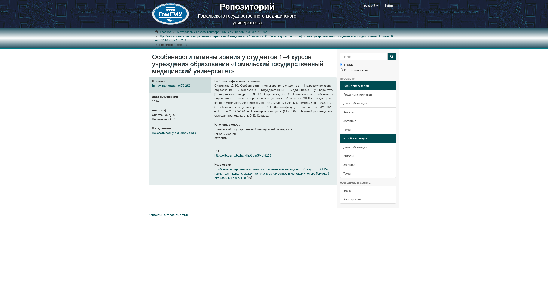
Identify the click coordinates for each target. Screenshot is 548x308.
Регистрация (352, 199)
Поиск (348, 64)
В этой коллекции (356, 70)
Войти (347, 190)
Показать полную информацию (174, 132)
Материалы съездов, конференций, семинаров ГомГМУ (216, 32)
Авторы (348, 112)
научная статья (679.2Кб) (173, 85)
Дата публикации (355, 103)
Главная (165, 32)
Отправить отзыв (176, 214)
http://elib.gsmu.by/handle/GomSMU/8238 (242, 155)
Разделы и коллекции (358, 94)
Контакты (155, 214)
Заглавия (349, 120)
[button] (371, 5)
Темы (347, 129)
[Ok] (391, 56)
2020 (265, 32)
